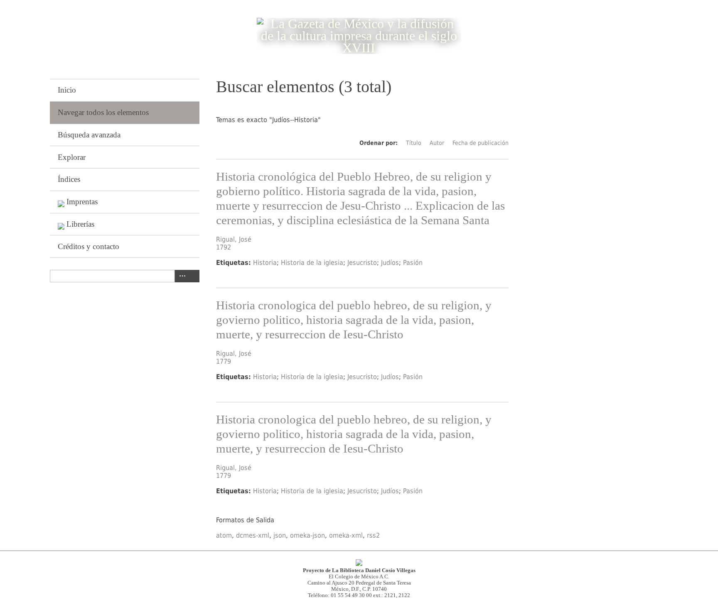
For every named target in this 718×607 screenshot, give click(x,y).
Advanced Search (181, 276)
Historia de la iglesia (312, 263)
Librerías (80, 224)
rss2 (373, 535)
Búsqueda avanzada (89, 134)
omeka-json (307, 535)
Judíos (390, 263)
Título (413, 143)
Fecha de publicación (480, 143)
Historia (265, 263)
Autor (437, 143)
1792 (223, 247)
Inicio (67, 90)
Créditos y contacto (88, 246)
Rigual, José (233, 239)
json (279, 535)
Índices (69, 179)
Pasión (413, 263)
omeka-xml (346, 535)
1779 (223, 361)
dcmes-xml (252, 535)
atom (224, 535)
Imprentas (82, 201)
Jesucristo (362, 263)
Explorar (72, 157)
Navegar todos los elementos (103, 112)
